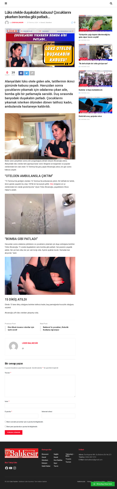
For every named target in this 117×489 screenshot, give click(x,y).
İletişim (44, 463)
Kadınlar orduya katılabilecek (90, 90)
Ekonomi (45, 454)
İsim (7, 401)
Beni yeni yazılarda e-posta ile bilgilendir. (22, 427)
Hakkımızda (81, 481)
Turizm (68, 462)
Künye (89, 481)
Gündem (49, 22)
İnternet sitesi (47, 411)
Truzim (68, 459)
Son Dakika (58, 460)
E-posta (8, 411)
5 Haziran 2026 (85, 40)
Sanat (56, 457)
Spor (55, 463)
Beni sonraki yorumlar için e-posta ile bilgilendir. (25, 422)
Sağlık (56, 454)
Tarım (56, 466)
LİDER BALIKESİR (17, 22)
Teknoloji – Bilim (70, 455)
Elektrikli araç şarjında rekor (90, 116)
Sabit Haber (46, 466)
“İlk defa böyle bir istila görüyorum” (93, 63)
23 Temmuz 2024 (32, 22)
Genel (43, 22)
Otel (51, 184)
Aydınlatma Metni (99, 481)
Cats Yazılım (14, 481)
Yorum (8, 373)
